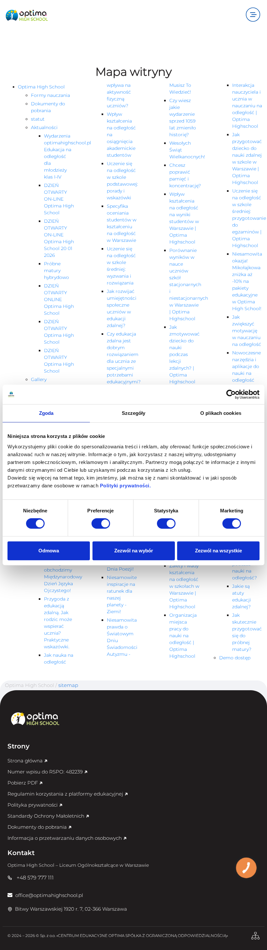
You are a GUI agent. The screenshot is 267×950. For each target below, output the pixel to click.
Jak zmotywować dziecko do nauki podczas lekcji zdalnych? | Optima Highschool (184, 354)
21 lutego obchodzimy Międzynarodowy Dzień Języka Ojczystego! (63, 576)
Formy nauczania (50, 95)
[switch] (100, 523)
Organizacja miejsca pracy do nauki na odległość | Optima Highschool (183, 635)
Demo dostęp (234, 658)
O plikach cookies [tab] (220, 413)
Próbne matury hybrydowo (56, 270)
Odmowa (48, 550)
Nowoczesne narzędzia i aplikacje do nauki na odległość (246, 366)
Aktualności (44, 127)
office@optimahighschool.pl (48, 895)
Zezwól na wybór (133, 550)
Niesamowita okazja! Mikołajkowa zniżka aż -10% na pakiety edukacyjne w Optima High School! (247, 281)
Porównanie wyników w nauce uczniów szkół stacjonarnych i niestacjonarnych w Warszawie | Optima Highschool (188, 284)
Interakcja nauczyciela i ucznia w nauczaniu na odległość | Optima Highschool (247, 105)
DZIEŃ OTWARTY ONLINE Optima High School (59, 299)
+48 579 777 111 (35, 878)
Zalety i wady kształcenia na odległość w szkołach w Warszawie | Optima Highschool (184, 586)
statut (38, 119)
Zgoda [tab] (46, 413)
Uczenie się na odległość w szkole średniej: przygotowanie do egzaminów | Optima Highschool (249, 218)
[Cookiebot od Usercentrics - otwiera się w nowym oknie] (231, 394)
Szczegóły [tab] (134, 413)
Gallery (39, 379)
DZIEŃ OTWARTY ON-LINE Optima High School (59, 199)
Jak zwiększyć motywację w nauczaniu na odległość (246, 330)
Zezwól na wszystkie (218, 550)
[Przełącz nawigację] (253, 15)
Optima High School (41, 87)
